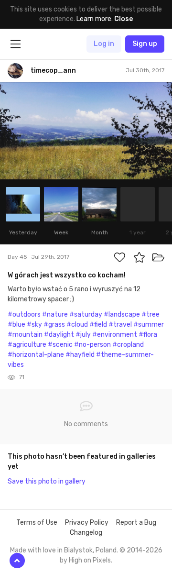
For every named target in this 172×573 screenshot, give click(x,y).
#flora (148, 335)
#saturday (85, 314)
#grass (54, 324)
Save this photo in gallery (47, 481)
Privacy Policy (86, 522)
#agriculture (27, 345)
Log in (104, 44)
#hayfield (80, 355)
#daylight (59, 335)
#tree (150, 314)
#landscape (122, 314)
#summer (148, 324)
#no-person (92, 345)
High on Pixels (90, 560)
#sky (34, 324)
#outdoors (24, 314)
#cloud (77, 324)
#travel (120, 324)
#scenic (60, 345)
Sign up (144, 44)
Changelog (86, 533)
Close (123, 19)
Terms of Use (36, 522)
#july (83, 335)
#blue (16, 324)
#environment (114, 335)
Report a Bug (136, 522)
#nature (55, 314)
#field (98, 324)
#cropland (128, 345)
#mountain (25, 335)
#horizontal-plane (36, 355)
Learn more (93, 19)
